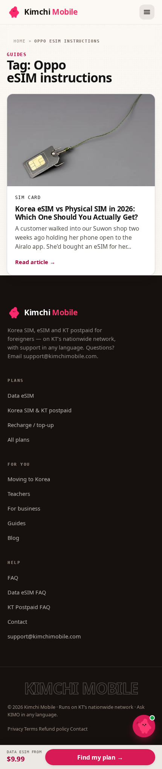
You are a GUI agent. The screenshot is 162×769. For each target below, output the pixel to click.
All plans (18, 439)
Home (20, 41)
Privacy (15, 729)
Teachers (19, 493)
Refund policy (54, 729)
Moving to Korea (29, 479)
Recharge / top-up (31, 425)
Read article (35, 262)
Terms (31, 729)
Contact (17, 621)
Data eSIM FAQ (27, 592)
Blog (13, 537)
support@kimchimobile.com (60, 356)
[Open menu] (146, 12)
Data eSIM (21, 395)
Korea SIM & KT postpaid (40, 410)
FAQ (13, 577)
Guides (17, 523)
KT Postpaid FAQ (29, 607)
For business (24, 508)
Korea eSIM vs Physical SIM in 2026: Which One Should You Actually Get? (76, 213)
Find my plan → (100, 757)
